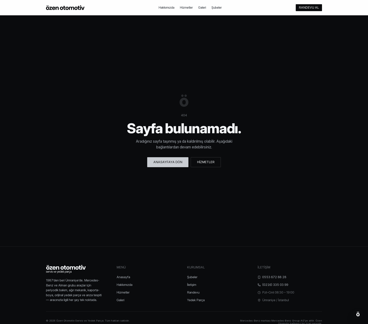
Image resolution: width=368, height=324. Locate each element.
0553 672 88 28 (274, 277)
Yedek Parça (196, 300)
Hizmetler (186, 7)
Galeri (202, 7)
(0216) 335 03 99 (275, 285)
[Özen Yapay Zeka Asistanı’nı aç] (358, 314)
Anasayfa (123, 277)
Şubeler (216, 7)
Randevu (193, 292)
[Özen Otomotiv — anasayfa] (65, 7)
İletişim (191, 285)
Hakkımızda (166, 7)
